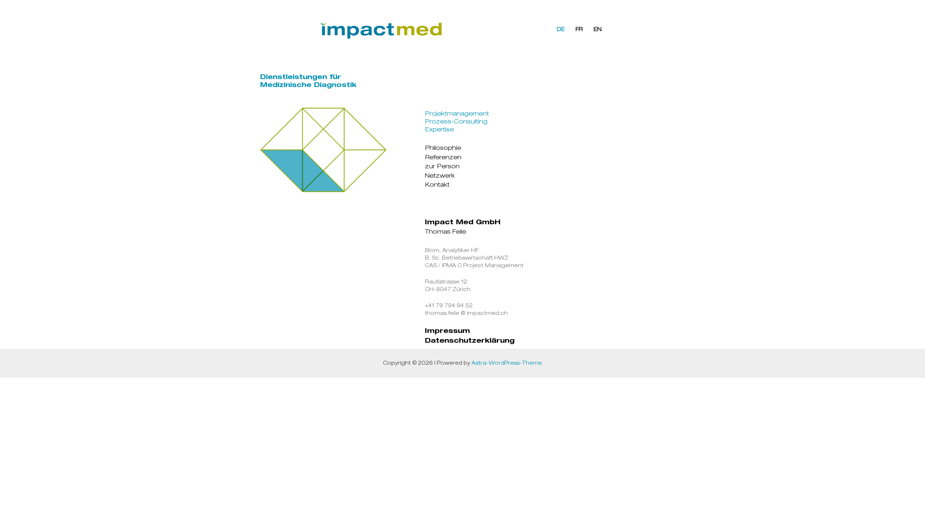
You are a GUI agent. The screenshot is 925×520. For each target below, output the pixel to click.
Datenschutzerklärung (470, 341)
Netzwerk (440, 176)
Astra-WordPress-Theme (507, 363)
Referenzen (443, 158)
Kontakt (437, 185)
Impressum (447, 331)
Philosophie (443, 149)
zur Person (442, 167)
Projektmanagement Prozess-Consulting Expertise (457, 122)
